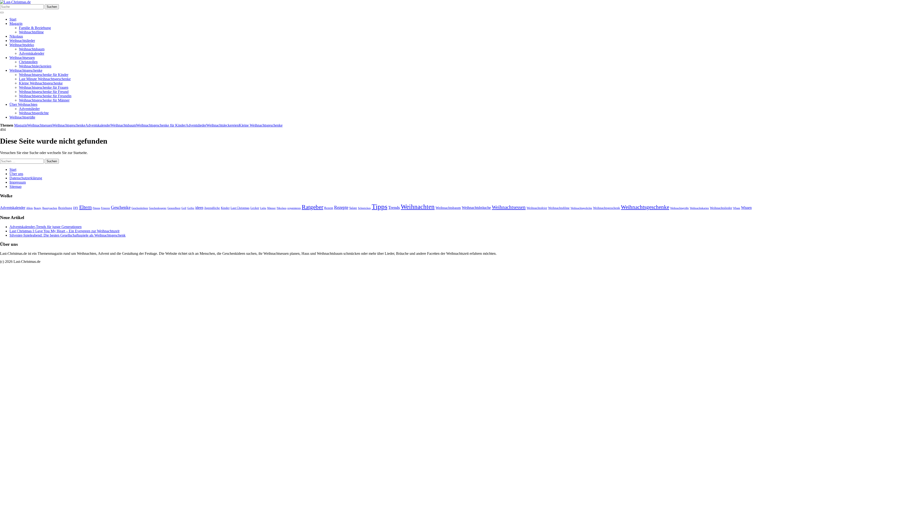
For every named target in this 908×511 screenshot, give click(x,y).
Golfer (190, 208)
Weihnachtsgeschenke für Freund (44, 92)
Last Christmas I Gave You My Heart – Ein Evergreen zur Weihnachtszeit (64, 231)
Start (12, 19)
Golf (183, 208)
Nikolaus (16, 36)
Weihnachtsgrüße (22, 117)
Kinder (225, 208)
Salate (353, 208)
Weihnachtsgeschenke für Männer (44, 100)
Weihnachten (418, 206)
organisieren (294, 208)
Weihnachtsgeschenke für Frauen (43, 87)
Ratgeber (312, 206)
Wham (736, 208)
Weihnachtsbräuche (476, 207)
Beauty (37, 208)
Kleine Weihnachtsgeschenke (41, 83)
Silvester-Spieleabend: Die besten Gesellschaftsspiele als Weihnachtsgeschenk (67, 235)
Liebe (263, 208)
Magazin (15, 24)
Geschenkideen (139, 208)
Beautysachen (49, 208)
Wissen (746, 207)
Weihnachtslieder (22, 41)
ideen (199, 207)
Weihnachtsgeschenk (606, 208)
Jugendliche (212, 208)
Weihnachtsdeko (21, 45)
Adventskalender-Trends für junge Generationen (45, 227)
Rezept (328, 208)
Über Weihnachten (23, 104)
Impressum (17, 182)
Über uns (16, 174)
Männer (271, 208)
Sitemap (15, 187)
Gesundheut (173, 208)
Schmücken (364, 208)
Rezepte (341, 207)
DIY (75, 208)
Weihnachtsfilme (31, 32)
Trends (394, 207)
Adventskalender (31, 53)
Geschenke (121, 207)
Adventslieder (29, 109)
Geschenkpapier (157, 208)
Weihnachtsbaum (31, 49)
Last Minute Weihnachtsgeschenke (45, 79)
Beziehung (65, 208)
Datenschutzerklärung (25, 178)
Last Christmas (240, 208)
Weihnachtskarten (699, 208)
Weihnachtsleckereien (35, 66)
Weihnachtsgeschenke (25, 70)
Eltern (85, 207)
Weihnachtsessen (22, 58)
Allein (29, 208)
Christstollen (28, 62)
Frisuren (105, 208)
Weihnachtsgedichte (34, 113)
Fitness (96, 208)
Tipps (379, 206)
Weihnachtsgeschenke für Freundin (45, 96)
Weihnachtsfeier (537, 208)
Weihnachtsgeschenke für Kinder (43, 75)
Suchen (52, 7)
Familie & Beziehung (35, 28)
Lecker (254, 208)
